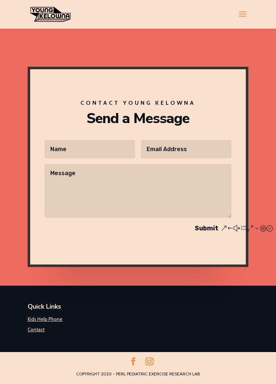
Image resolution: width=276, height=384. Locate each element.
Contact (36, 329)
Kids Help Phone (45, 319)
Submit (206, 228)
